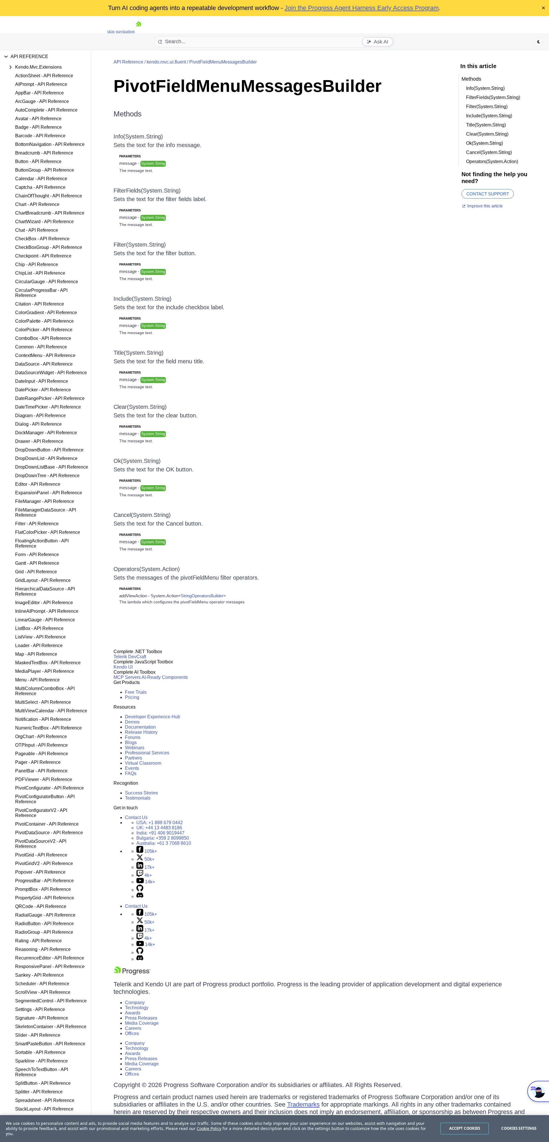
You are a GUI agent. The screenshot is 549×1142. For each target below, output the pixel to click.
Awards (132, 1012)
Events (132, 768)
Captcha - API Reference (40, 187)
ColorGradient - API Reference (46, 312)
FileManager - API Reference (44, 501)
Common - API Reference (41, 346)
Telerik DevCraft (130, 656)
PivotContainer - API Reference (47, 824)
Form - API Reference (37, 554)
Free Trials (136, 692)
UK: (159, 827)
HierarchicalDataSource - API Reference (45, 591)
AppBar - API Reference (39, 92)
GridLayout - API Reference (43, 580)
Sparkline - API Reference (41, 1060)
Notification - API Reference (43, 719)
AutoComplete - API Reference (46, 110)
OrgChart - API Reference (41, 736)
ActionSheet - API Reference (44, 75)
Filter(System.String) (140, 244)
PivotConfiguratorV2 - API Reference (41, 813)
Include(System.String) (143, 299)
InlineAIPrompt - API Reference (46, 611)
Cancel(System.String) (142, 515)
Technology (136, 1007)
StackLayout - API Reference (44, 1109)
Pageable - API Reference (41, 753)
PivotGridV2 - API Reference (44, 863)
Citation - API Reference (39, 304)
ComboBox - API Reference (43, 338)
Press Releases (141, 1018)
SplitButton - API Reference (43, 1083)
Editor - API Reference (37, 484)
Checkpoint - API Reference (43, 255)
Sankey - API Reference (39, 975)
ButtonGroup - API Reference (44, 170)
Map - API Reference (36, 654)
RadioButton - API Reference (44, 923)
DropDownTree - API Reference (47, 475)
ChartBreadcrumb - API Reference (49, 213)
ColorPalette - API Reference (44, 321)
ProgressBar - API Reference (44, 880)
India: (160, 832)
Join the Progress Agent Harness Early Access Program (362, 7)
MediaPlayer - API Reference (44, 671)
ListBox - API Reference (39, 628)
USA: (159, 822)
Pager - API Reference (38, 762)
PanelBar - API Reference (41, 770)
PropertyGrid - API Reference (44, 897)
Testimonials (137, 798)
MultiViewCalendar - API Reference (51, 710)
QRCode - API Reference (40, 906)
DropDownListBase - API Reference (51, 467)
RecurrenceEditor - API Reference (49, 957)
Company (135, 1002)
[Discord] (139, 896)
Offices (132, 1033)
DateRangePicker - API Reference (50, 398)
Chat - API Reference (36, 230)
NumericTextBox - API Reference (48, 727)
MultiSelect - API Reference (43, 702)
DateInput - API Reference (41, 381)
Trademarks (303, 1104)
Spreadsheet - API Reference (44, 1100)
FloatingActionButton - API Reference (42, 543)
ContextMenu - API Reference (45, 355)
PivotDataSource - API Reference (49, 832)
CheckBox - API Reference (42, 238)
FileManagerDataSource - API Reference (45, 512)
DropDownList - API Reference (46, 458)
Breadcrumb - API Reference (44, 152)
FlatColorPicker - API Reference (47, 532)
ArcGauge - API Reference (42, 101)
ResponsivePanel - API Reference (50, 966)
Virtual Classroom (143, 763)
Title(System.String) (139, 353)
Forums (132, 737)
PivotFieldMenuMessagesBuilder (223, 62)
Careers (133, 1028)
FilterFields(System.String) (147, 190)
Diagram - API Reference (40, 415)
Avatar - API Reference (38, 118)
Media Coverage (142, 1023)
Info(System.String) (138, 136)
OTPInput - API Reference (41, 745)
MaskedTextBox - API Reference (48, 662)
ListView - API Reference (40, 637)
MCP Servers (127, 677)
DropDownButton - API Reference (49, 449)
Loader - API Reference (39, 645)
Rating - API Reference (38, 940)
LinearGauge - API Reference (45, 619)
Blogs (131, 742)
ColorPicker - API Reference (43, 329)
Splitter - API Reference (39, 1091)
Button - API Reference (38, 161)
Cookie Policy (209, 1128)
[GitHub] (139, 889)
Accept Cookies (464, 1128)
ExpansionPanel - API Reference (48, 492)
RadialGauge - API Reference (45, 915)
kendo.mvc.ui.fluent (166, 62)
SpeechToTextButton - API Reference (41, 1072)
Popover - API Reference (40, 872)
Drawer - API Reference (39, 441)
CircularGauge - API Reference (46, 281)
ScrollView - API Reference (42, 992)
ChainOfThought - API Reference (48, 195)
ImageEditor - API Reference (44, 602)
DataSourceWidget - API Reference (51, 372)
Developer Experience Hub (152, 716)
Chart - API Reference (37, 204)
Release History (141, 732)
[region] (274, 1128)
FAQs (130, 773)
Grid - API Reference (36, 571)
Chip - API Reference (36, 264)
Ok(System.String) (137, 461)
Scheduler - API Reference (42, 983)
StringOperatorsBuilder (202, 595)
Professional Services (147, 752)
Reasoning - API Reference (43, 949)
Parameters (130, 156)
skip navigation (121, 31)
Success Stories (141, 792)
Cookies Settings (518, 1128)
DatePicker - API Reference (43, 389)
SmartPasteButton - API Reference (50, 1043)
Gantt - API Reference (37, 563)
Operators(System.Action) (147, 569)
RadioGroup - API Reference (44, 932)
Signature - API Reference (41, 1018)
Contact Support (487, 193)
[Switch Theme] (538, 41)
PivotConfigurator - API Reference (49, 788)
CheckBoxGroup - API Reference (48, 247)
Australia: (163, 843)
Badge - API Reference (38, 127)
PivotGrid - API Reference (41, 854)
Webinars (134, 747)
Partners (133, 758)
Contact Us (136, 817)
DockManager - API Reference (46, 432)
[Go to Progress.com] (132, 973)
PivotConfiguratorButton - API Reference (45, 799)
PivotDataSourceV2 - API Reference (40, 844)
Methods (128, 114)
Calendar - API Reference (41, 178)
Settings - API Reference (40, 1009)
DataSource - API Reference (44, 364)
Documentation (140, 727)
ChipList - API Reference (40, 273)
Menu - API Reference (37, 679)
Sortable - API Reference (40, 1052)
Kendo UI (123, 667)
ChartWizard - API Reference (44, 221)
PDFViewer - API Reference (43, 779)
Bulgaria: (162, 838)
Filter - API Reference (37, 523)
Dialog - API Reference (38, 424)
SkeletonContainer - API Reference (50, 1026)
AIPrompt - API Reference (41, 84)
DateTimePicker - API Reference (48, 407)
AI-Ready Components (165, 677)
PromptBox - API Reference (43, 889)
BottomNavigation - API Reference (50, 144)
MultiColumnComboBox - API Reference (45, 691)
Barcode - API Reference (40, 135)
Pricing (132, 697)
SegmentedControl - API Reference (51, 1000)
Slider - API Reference (37, 1035)
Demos (132, 721)
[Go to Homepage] (138, 31)
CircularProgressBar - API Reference (41, 293)
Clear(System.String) (140, 407)
